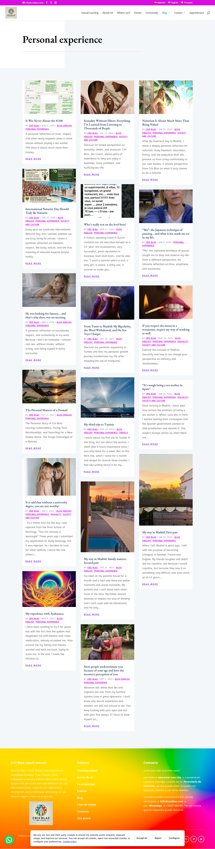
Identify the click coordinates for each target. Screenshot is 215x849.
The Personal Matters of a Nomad (46, 410)
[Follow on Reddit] (201, 839)
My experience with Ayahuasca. (44, 614)
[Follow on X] (186, 839)
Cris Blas (34, 126)
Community (151, 13)
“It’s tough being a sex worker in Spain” (162, 387)
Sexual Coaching (89, 13)
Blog (164, 13)
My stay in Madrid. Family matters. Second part (105, 561)
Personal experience (37, 129)
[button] (9, 840)
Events (137, 13)
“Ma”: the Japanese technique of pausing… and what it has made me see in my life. (166, 233)
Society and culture (153, 345)
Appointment (197, 13)
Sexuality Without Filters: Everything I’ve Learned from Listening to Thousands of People (107, 124)
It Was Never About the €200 (44, 121)
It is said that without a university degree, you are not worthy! (46, 504)
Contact (178, 13)
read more (33, 159)
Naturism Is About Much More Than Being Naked (165, 122)
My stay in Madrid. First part (160, 532)
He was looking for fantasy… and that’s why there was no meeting (45, 315)
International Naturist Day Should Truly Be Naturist (47, 211)
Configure (174, 838)
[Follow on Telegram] (193, 839)
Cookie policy (70, 841)
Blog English (64, 126)
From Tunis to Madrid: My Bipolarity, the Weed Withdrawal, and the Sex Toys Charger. (107, 330)
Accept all (141, 838)
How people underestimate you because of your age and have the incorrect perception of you (104, 670)
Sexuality (56, 514)
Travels (123, 433)
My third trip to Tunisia (99, 424)
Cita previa (84, 818)
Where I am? (123, 13)
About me (107, 13)
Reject (158, 838)
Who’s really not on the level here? (105, 224)
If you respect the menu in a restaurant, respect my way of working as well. (166, 329)
